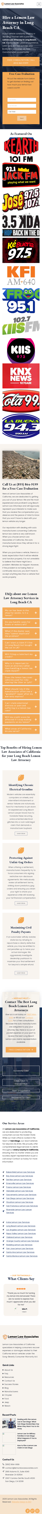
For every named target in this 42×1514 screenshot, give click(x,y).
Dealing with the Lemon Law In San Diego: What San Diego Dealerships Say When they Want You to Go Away (28, 1424)
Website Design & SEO (21, 1502)
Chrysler (8, 1395)
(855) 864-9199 (27, 484)
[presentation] (9, 1423)
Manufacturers (11, 1391)
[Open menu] (39, 4)
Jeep (6, 1402)
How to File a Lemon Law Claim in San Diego (27, 1446)
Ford (6, 1398)
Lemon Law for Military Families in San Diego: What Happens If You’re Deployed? (26, 1437)
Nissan (7, 1405)
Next (22, 118)
